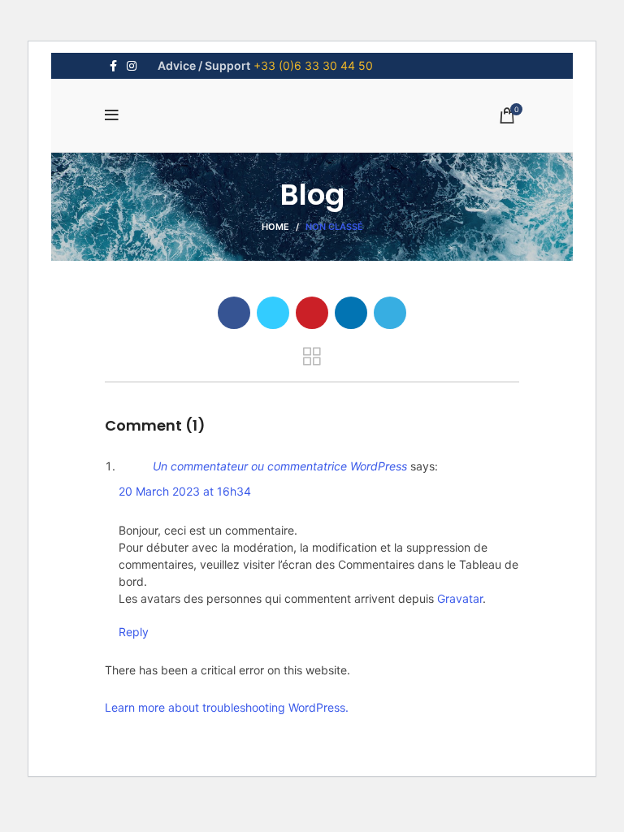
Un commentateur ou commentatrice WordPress (280, 466)
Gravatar (460, 598)
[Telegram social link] (390, 313)
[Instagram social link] (131, 65)
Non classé (334, 226)
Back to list (312, 356)
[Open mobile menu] (112, 115)
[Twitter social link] (273, 313)
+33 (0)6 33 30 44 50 (313, 65)
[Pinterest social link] (312, 313)
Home (275, 226)
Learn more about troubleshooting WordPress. (227, 707)
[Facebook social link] (113, 65)
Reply (134, 632)
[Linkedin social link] (351, 313)
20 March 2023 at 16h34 (185, 491)
